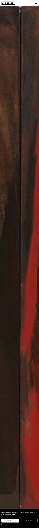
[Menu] (36, 3)
